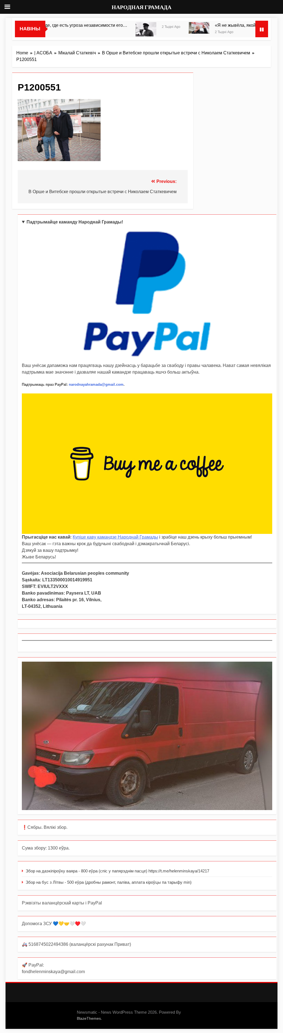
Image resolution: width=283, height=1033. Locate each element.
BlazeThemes (89, 1018)
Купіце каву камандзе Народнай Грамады (115, 537)
